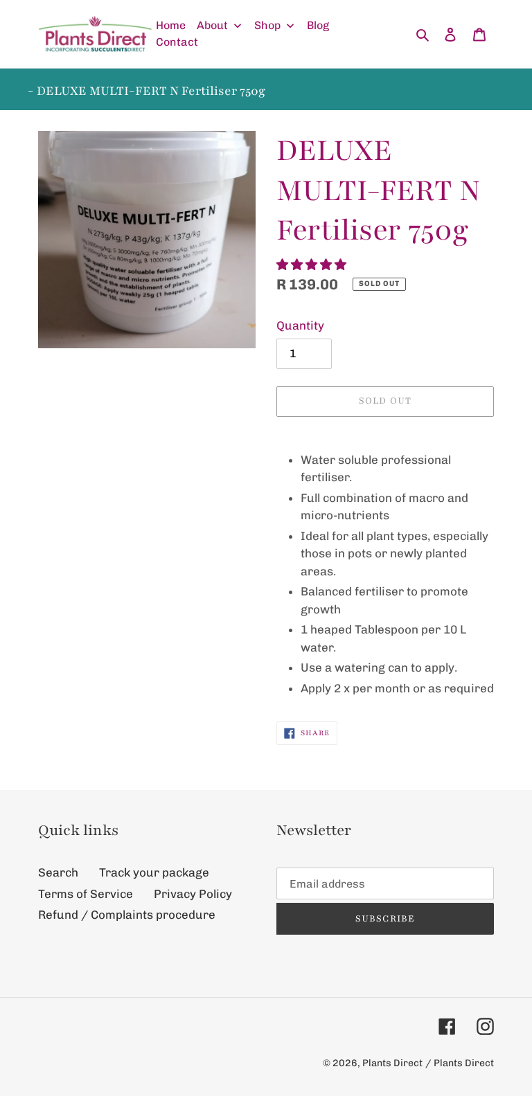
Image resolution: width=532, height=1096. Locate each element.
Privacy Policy (193, 894)
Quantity (300, 325)
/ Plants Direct (459, 1063)
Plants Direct (392, 1063)
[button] (312, 264)
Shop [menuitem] (267, 25)
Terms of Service (85, 894)
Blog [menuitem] (318, 25)
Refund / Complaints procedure (126, 915)
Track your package (154, 872)
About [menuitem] (212, 25)
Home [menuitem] (171, 25)
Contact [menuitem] (177, 41)
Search (58, 872)
